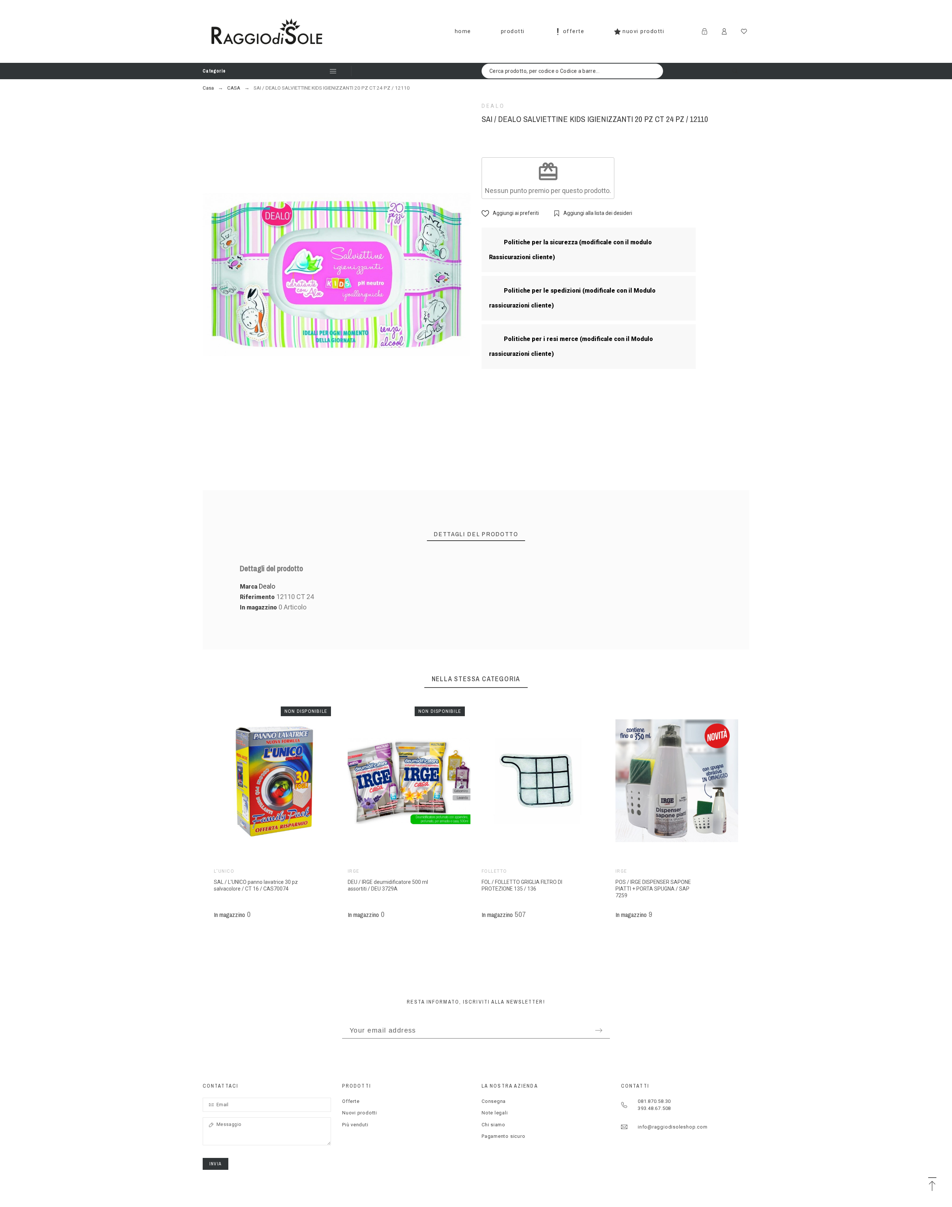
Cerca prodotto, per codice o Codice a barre (740, 71)
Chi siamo (493, 1124)
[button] (264, 780)
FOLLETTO (494, 871)
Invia (215, 1164)
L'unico (224, 871)
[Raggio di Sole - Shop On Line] (267, 31)
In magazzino (258, 607)
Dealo (493, 106)
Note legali (495, 1113)
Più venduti (355, 1124)
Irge (354, 871)
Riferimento (258, 597)
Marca (248, 586)
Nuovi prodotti (359, 1113)
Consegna (494, 1101)
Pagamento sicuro (503, 1136)
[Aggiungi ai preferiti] (286, 780)
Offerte (350, 1101)
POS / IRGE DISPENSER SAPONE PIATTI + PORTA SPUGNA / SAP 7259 (653, 888)
